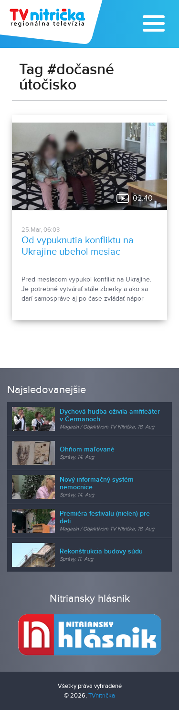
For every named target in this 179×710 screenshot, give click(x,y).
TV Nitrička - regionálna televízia (52, 22)
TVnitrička (101, 695)
